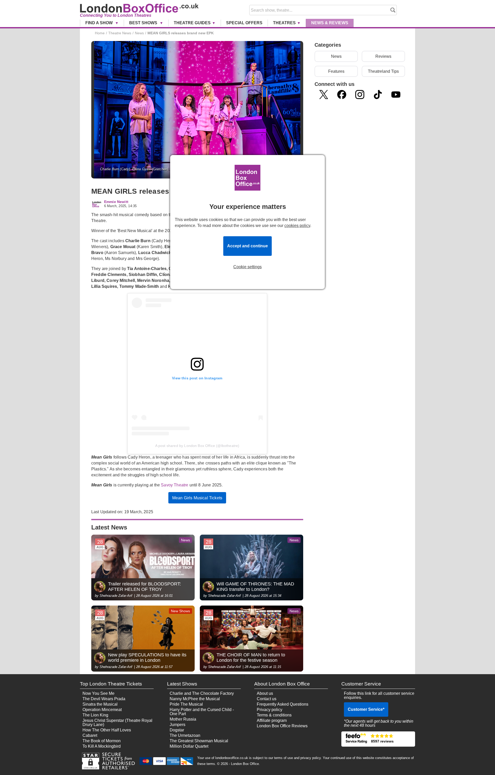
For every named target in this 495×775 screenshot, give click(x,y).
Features (336, 71)
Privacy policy (269, 709)
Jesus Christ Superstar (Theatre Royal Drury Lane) (117, 722)
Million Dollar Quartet (189, 746)
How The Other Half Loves (106, 730)
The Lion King (95, 715)
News (329, 23)
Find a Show (99, 23)
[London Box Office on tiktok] (377, 94)
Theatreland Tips (383, 71)
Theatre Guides (192, 23)
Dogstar (177, 730)
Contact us (266, 699)
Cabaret (89, 735)
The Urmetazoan (185, 735)
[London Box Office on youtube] (395, 94)
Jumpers (177, 724)
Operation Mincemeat (102, 709)
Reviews (383, 56)
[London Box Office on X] (323, 94)
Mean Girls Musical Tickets (197, 498)
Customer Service (366, 709)
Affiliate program (272, 720)
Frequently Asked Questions (282, 704)
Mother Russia (183, 719)
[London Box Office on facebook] (341, 94)
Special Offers (244, 23)
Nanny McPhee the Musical (195, 699)
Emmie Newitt (116, 202)
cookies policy (297, 225)
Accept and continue (247, 246)
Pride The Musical (186, 704)
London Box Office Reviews (282, 726)
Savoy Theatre (174, 485)
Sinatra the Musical (100, 704)
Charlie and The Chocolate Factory (202, 693)
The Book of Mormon (101, 741)
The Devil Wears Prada (103, 699)
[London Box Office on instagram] (359, 94)
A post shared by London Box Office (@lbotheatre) (197, 446)
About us (265, 693)
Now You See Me (98, 693)
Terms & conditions (274, 715)
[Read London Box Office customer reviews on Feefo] (378, 739)
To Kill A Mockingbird (101, 746)
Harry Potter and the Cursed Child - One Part (202, 711)
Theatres (284, 23)
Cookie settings (247, 267)
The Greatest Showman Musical (199, 741)
